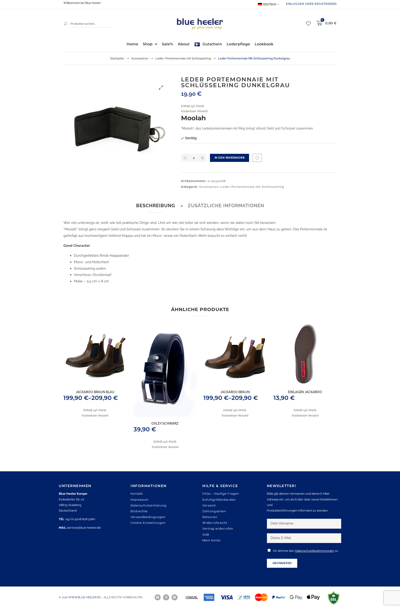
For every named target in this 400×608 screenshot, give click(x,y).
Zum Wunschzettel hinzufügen (257, 158)
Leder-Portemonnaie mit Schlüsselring (183, 58)
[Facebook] (158, 597)
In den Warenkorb (230, 157)
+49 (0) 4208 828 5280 (80, 519)
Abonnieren (282, 563)
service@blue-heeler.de (84, 527)
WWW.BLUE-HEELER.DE (85, 597)
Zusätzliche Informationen (226, 205)
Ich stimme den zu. (305, 550)
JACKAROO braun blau (95, 392)
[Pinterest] (175, 597)
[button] (161, 87)
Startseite (117, 58)
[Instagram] (166, 597)
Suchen (65, 24)
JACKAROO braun (235, 392)
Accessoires (139, 58)
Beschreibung (155, 205)
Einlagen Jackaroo (305, 392)
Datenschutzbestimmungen (314, 550)
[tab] (155, 206)
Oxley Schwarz (164, 423)
